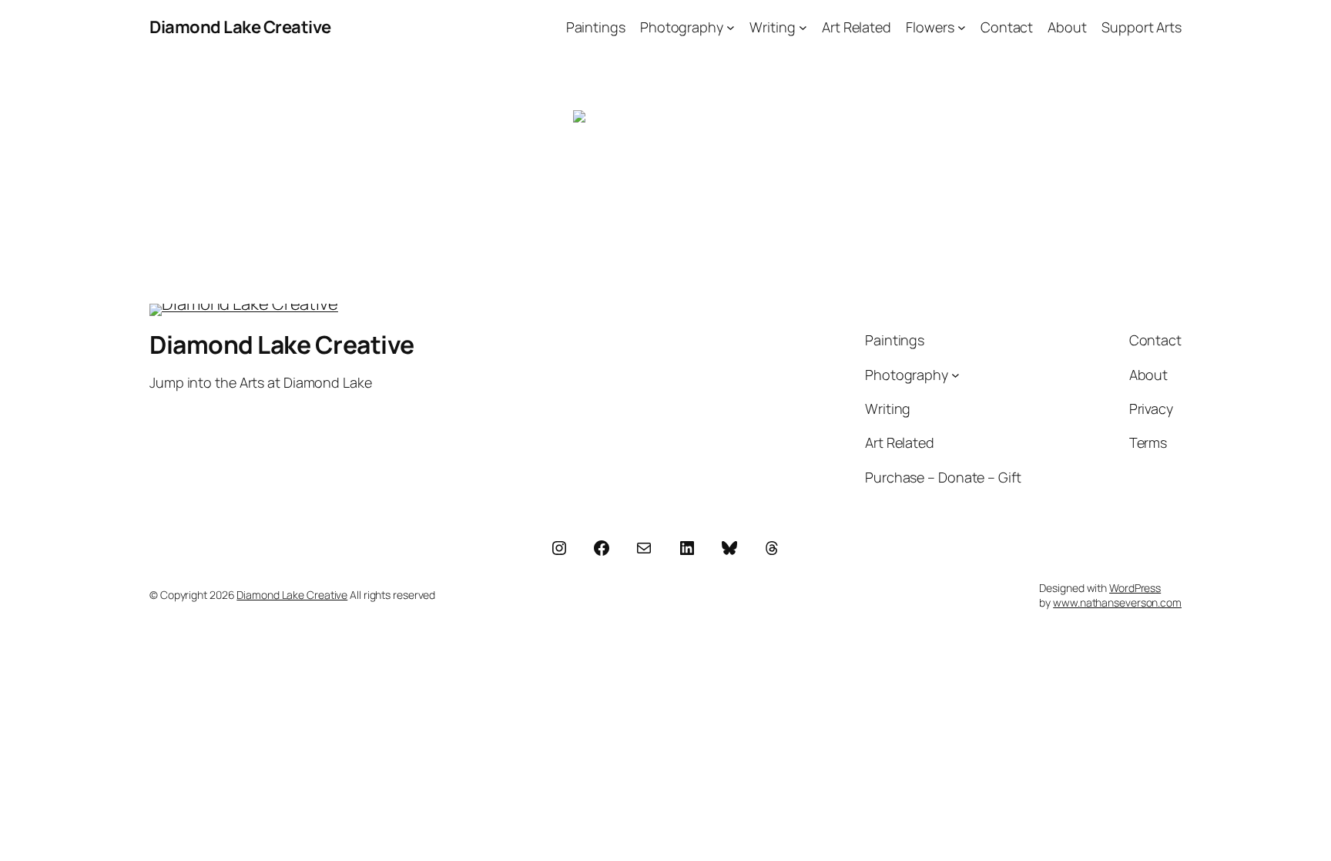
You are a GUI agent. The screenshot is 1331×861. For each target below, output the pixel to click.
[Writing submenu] (803, 27)
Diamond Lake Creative (240, 27)
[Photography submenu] (730, 27)
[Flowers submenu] (961, 27)
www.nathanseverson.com (1117, 602)
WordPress (1135, 587)
